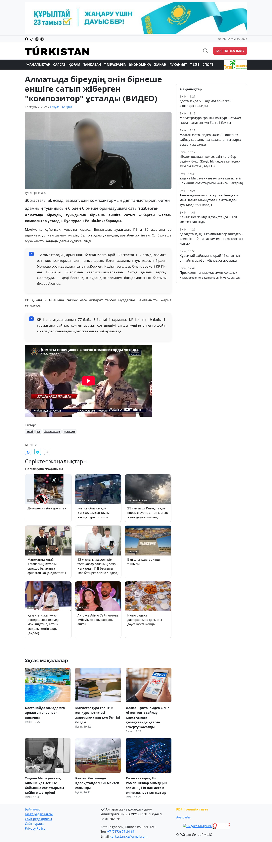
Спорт (208, 64)
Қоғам (74, 64)
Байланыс (32, 809)
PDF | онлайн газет (192, 809)
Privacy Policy (35, 828)
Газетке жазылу (230, 51)
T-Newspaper (115, 64)
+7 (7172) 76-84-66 (120, 831)
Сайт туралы (34, 823)
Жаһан (160, 64)
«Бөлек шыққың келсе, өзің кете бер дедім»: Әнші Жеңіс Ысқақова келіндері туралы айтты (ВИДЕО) (210, 161)
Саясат (59, 64)
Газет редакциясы (39, 814)
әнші (30, 431)
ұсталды (69, 431)
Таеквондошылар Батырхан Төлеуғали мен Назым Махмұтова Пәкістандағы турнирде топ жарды (209, 200)
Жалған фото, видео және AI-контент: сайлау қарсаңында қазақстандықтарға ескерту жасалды (210, 140)
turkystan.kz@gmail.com (129, 836)
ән (38, 431)
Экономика (140, 64)
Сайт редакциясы (38, 819)
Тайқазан (92, 64)
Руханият (178, 64)
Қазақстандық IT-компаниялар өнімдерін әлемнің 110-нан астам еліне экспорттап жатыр (212, 239)
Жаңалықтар (38, 64)
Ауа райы (183, 817)
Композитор (52, 431)
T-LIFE (194, 64)
